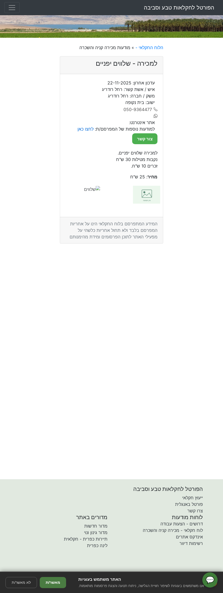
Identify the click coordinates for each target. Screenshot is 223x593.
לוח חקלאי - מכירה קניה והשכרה (173, 530)
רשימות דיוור (191, 543)
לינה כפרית (97, 545)
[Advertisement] (195, 125)
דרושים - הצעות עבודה (181, 523)
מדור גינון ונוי (95, 532)
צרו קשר (195, 510)
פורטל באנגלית (189, 504)
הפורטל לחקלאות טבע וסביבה (179, 7)
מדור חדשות (95, 526)
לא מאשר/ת (21, 582)
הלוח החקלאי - (148, 47)
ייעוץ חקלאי (192, 497)
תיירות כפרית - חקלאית (85, 539)
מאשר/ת (53, 582)
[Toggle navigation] (12, 7)
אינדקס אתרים (189, 537)
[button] (79, 567)
